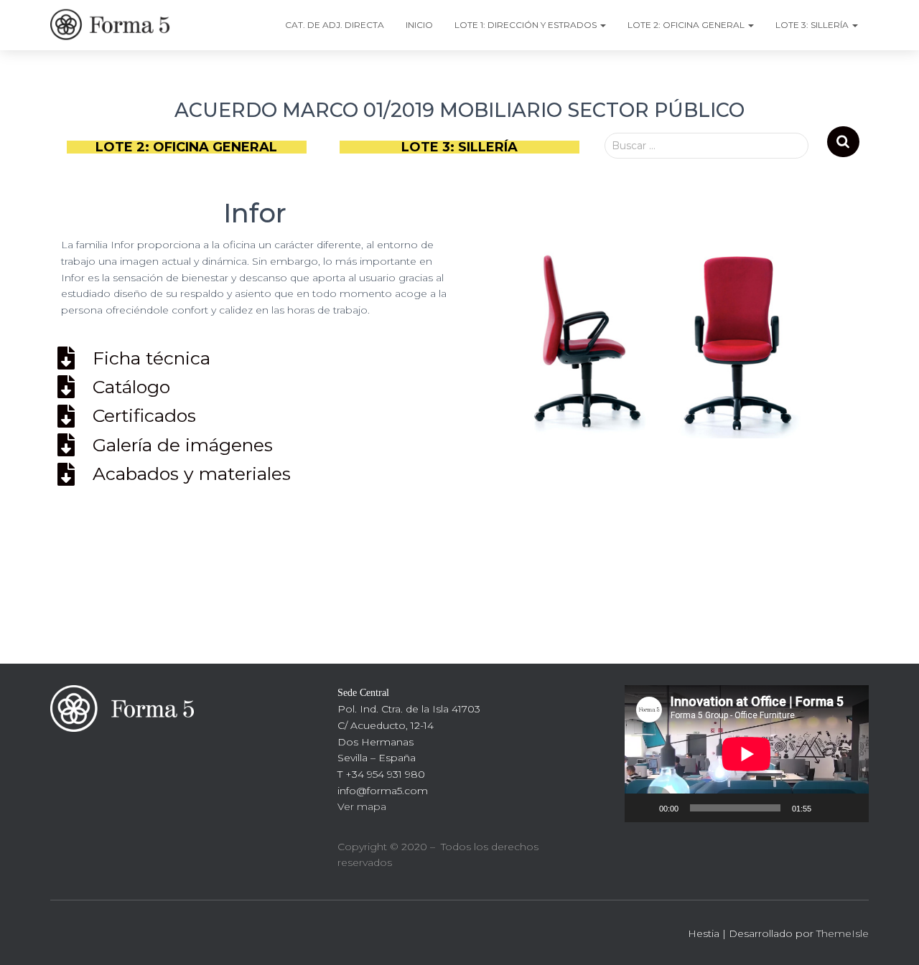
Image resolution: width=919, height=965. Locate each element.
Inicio (419, 24)
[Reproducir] (643, 808)
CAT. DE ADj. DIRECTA (334, 24)
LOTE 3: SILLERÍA (813, 24)
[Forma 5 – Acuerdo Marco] (113, 25)
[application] (747, 753)
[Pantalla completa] (850, 808)
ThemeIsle (842, 933)
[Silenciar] (827, 808)
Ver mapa (361, 806)
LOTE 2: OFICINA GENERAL (687, 24)
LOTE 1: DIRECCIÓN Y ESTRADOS (526, 24)
